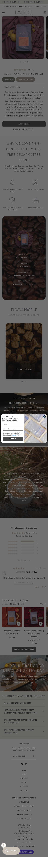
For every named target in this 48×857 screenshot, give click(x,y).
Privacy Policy (14, 435)
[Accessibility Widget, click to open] (3, 845)
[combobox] (5, 428)
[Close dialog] (44, 416)
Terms (17, 435)
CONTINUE (13, 439)
